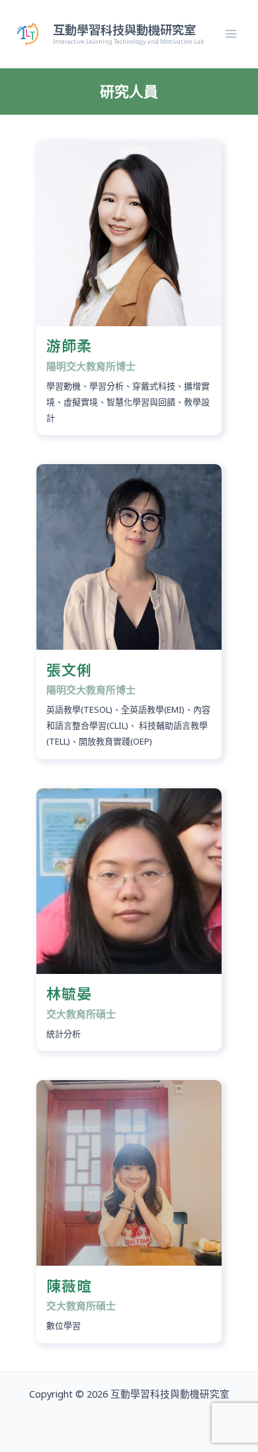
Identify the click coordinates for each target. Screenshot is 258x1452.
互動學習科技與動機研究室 (124, 29)
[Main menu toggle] (231, 34)
